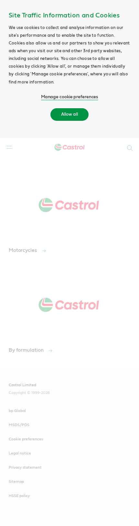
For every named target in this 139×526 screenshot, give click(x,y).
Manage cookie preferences (69, 97)
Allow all (69, 114)
